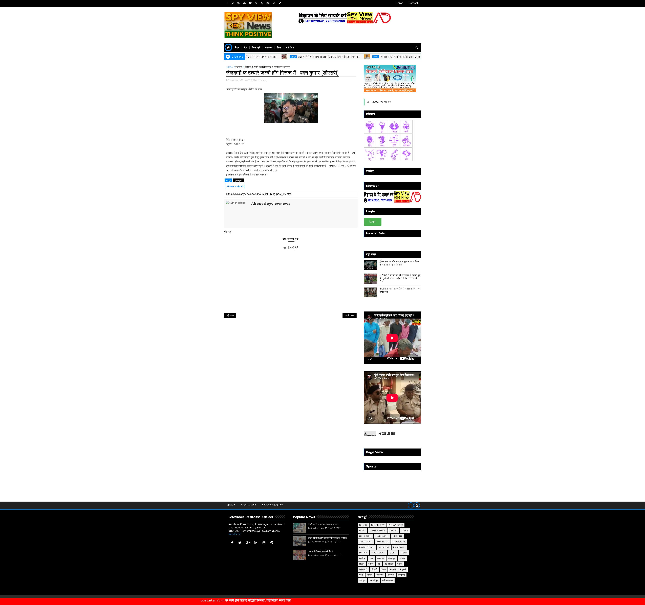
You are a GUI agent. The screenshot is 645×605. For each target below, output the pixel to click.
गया (371, 558)
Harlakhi (382, 536)
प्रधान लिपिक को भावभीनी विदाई (320, 551)
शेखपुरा (362, 580)
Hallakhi (365, 536)
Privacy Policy (272, 505)
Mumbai (384, 547)
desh (393, 552)
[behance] (267, 3)
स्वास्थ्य (268, 47)
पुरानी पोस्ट (349, 315)
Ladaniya (399, 541)
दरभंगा (402, 558)
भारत (383, 569)
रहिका (369, 575)
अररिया (362, 558)
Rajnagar (378, 552)
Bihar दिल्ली (378, 525)
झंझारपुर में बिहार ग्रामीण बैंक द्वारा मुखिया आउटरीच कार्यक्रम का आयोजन (294, 56)
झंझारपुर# (239, 180)
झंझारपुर (258, 57)
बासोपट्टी (363, 569)
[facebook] (226, 3)
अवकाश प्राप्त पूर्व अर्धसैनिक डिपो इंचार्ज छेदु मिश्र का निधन (371, 56)
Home (399, 3)
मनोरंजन (290, 47)
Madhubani (367, 547)
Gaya (405, 530)
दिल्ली (361, 564)
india (404, 552)
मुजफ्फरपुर (413, 57)
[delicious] (279, 3)
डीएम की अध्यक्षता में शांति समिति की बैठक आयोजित (327, 537)
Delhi (394, 530)
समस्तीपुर (374, 580)
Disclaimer (248, 505)
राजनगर (380, 575)
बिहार (237, 47)
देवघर (370, 564)
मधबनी (393, 569)
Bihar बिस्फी (396, 525)
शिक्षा (279, 47)
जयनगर (380, 558)
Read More (235, 534)
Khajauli (383, 541)
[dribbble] (256, 3)
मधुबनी (403, 569)
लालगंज (401, 575)
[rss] (262, 3)
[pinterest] (244, 3)
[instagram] (273, 3)
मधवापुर (341, 57)
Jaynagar (366, 541)
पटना (399, 564)
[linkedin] (256, 542)
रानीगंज (391, 575)
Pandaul (399, 547)
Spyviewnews (379, 101)
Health (397, 536)
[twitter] (232, 3)
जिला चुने (256, 47)
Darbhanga (378, 530)
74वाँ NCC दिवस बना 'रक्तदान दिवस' (323, 524)
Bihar (363, 525)
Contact (413, 3)
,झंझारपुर (263, 80)
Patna (363, 552)
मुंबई (361, 575)
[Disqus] (291, 365)
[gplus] (238, 3)
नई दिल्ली (389, 564)
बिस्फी (374, 569)
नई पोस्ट (230, 315)
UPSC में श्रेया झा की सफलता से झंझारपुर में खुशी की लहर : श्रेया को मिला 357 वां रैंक (400, 278)
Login (372, 221)
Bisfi (362, 530)
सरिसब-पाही (387, 580)
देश (245, 47)
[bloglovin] (250, 3)
